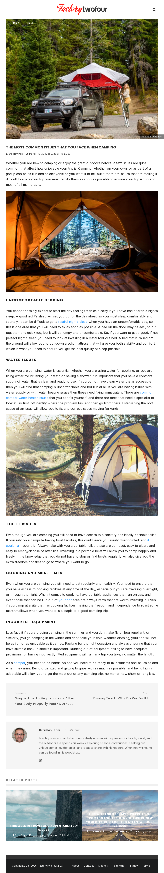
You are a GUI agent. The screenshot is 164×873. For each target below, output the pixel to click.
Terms (146, 866)
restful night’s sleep (73, 322)
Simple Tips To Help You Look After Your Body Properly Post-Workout (44, 699)
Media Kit (103, 866)
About (75, 866)
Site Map (119, 866)
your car (65, 600)
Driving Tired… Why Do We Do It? (121, 696)
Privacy (133, 866)
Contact (89, 866)
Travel (32, 153)
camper (19, 663)
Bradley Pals (16, 153)
